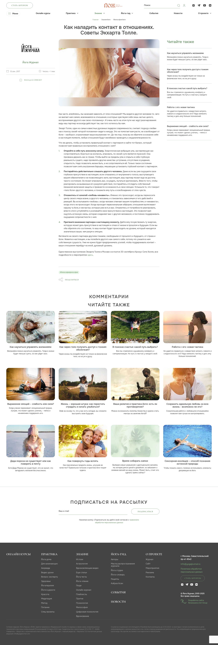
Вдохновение (82, 616)
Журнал (149, 559)
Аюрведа (45, 568)
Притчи (79, 598)
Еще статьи (81, 572)
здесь (90, 255)
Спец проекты (47, 611)
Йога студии (117, 570)
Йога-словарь (118, 574)
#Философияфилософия (69, 272)
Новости (178, 13)
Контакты (150, 576)
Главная (95, 20)
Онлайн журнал (83, 590)
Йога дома (46, 559)
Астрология (82, 563)
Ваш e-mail (64, 511)
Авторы (114, 559)
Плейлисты (81, 594)
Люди (78, 585)
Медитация (46, 598)
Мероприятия (152, 568)
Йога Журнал (30, 62)
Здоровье (46, 581)
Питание (45, 607)
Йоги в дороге (48, 590)
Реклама (150, 572)
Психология (82, 603)
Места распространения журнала (123, 564)
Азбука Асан (117, 583)
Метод (44, 603)
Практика (70, 13)
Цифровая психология (87, 611)
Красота (45, 594)
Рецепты (115, 579)
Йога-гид (125, 13)
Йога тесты (81, 576)
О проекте (203, 13)
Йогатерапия (47, 585)
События (153, 13)
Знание (98, 13)
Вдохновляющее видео (87, 568)
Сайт (148, 563)
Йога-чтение (82, 581)
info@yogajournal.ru (190, 564)
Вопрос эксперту (49, 576)
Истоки (79, 559)
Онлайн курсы (43, 13)
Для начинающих (49, 563)
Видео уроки (47, 572)
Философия (82, 607)
